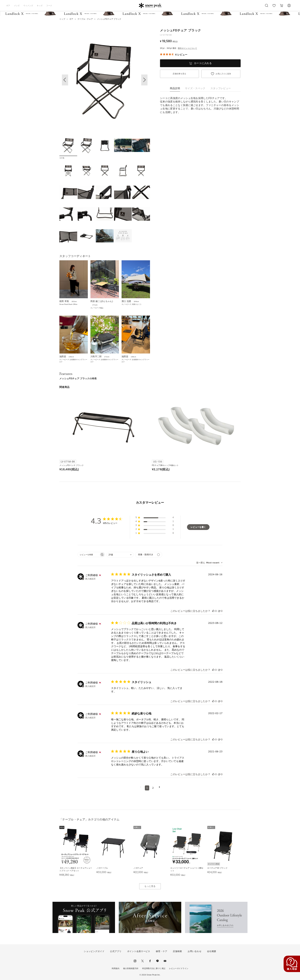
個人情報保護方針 (131, 968)
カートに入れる (203, 63)
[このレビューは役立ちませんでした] (219, 611)
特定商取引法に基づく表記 (153, 968)
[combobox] (120, 554)
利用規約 (115, 968)
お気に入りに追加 (223, 74)
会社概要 (211, 951)
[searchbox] (88, 554)
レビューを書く (198, 527)
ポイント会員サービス (138, 951)
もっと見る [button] (150, 886)
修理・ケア (161, 951)
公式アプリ (116, 951)
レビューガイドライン (178, 968)
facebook (150, 960)
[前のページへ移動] (140, 787)
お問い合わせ (194, 951)
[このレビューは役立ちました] (213, 611)
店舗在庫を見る (179, 74)
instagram (135, 960)
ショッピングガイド (94, 951)
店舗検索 (177, 951)
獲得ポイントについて (187, 48)
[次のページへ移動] (159, 787)
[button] (144, 79)
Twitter (142, 960)
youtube (165, 960)
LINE (157, 960)
